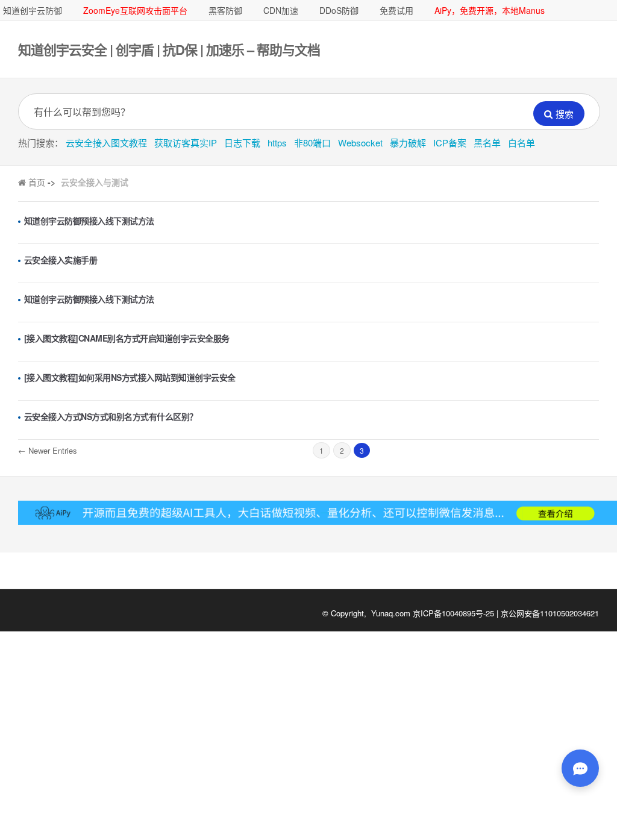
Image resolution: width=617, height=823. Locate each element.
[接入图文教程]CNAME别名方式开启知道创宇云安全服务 (127, 338)
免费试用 (396, 10)
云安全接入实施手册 (61, 260)
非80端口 (312, 142)
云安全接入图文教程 (106, 142)
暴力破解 (408, 142)
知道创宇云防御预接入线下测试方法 (89, 220)
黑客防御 (225, 10)
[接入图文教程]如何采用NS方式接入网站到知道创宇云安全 (130, 377)
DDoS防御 (339, 10)
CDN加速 (280, 10)
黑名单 (487, 142)
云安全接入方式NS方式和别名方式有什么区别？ (111, 416)
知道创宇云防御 (32, 10)
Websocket (360, 142)
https (277, 142)
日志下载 (242, 142)
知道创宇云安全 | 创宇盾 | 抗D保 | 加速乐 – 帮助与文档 (169, 49)
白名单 (521, 142)
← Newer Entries (47, 450)
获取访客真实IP (185, 142)
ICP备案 (449, 142)
